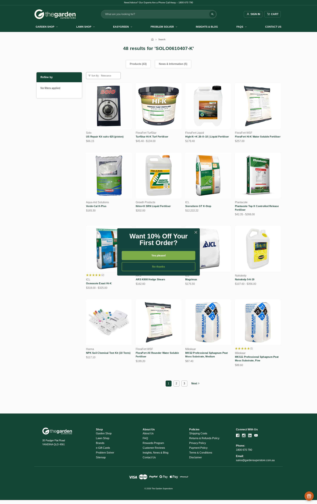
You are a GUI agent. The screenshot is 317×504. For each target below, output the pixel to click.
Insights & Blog (207, 26)
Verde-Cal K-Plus (96, 206)
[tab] (138, 64)
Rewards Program (153, 443)
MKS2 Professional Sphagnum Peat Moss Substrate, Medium (206, 354)
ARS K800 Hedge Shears (150, 279)
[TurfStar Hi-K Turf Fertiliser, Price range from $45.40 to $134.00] (158, 106)
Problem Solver (162, 26)
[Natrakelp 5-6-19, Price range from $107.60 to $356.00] (257, 248)
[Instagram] (244, 435)
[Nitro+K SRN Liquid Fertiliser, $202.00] (158, 175)
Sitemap (101, 457)
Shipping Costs (198, 433)
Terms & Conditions (200, 452)
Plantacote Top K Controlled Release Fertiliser (257, 208)
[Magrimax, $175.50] (208, 248)
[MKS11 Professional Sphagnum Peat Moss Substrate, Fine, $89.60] (257, 322)
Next (194, 383)
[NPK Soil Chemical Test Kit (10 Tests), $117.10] (109, 322)
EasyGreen (121, 26)
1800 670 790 (244, 449)
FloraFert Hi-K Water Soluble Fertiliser (258, 136)
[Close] (196, 232)
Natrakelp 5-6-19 (244, 279)
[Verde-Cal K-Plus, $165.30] (109, 175)
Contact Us (273, 26)
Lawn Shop (83, 26)
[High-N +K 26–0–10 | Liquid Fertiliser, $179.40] (208, 106)
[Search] (212, 14)
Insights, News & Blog (155, 452)
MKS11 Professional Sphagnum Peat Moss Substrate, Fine (257, 358)
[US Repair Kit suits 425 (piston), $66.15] (109, 106)
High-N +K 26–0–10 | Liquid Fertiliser (207, 136)
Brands (100, 443)
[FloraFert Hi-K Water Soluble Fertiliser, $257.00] (257, 106)
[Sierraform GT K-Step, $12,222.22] (208, 175)
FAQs (239, 26)
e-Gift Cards (103, 447)
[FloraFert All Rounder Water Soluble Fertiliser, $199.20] (158, 322)
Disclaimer (195, 457)
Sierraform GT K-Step (198, 206)
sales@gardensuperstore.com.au (255, 460)
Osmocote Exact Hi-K (99, 283)
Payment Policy (198, 447)
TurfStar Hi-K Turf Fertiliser (152, 136)
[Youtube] (256, 435)
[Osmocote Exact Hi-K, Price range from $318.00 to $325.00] (109, 248)
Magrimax (191, 279)
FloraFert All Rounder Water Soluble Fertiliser (157, 354)
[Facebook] (237, 435)
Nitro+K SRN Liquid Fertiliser (153, 206)
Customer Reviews (154, 447)
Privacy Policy (197, 443)
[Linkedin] (250, 435)
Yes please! (158, 255)
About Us (148, 433)
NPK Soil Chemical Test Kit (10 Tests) (108, 352)
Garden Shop (45, 26)
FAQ (145, 438)
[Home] (152, 39)
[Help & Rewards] (309, 496)
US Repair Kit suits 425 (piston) (104, 136)
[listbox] (109, 76)
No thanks (158, 266)
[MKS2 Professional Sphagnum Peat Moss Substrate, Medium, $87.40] (208, 322)
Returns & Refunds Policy (204, 438)
